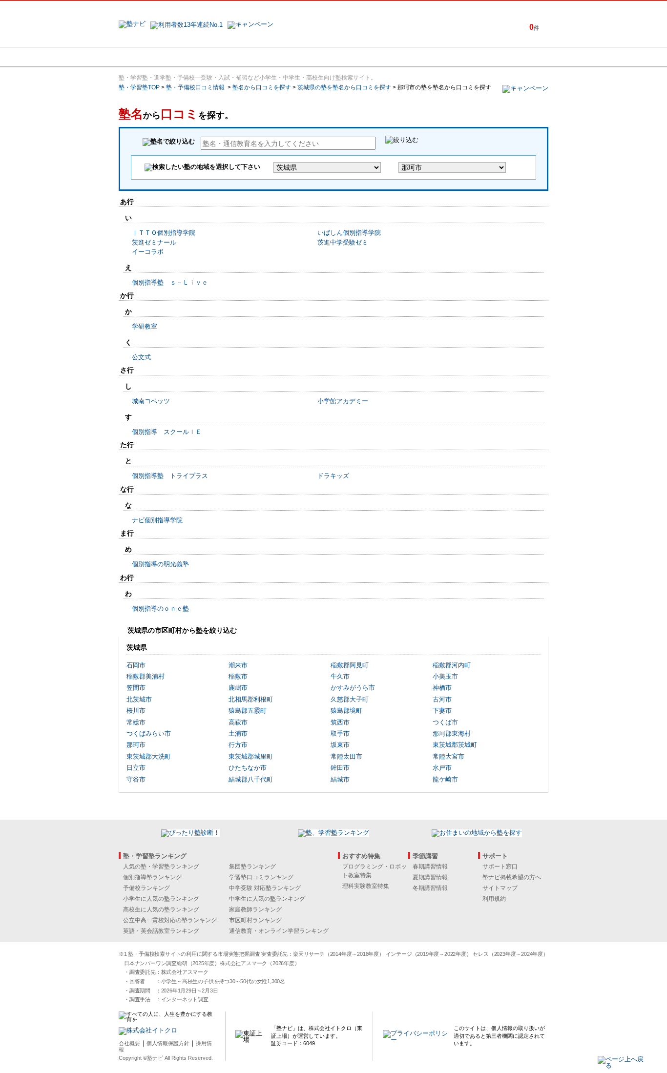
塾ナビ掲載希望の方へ (511, 877)
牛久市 (340, 676)
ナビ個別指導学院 (157, 520)
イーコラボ (148, 251)
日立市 (136, 767)
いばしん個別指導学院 (349, 232)
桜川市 (136, 710)
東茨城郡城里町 (251, 756)
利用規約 (494, 898)
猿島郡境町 (346, 710)
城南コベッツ (151, 401)
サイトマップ (500, 888)
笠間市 (136, 687)
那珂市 (136, 744)
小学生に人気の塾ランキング (161, 898)
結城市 (340, 779)
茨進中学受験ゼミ (342, 242)
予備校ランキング (146, 888)
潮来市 (238, 665)
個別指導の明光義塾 (160, 564)
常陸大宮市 (448, 756)
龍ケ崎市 (445, 779)
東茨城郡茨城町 (455, 744)
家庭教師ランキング (255, 909)
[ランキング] (297, 57)
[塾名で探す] (225, 57)
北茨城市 (139, 699)
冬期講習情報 (430, 888)
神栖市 (442, 687)
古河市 (442, 699)
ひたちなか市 (248, 767)
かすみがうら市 (353, 687)
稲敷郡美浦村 (145, 676)
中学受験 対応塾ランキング (265, 888)
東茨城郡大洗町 (148, 756)
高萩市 (238, 722)
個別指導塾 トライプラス (170, 475)
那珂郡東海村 (452, 733)
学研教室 (144, 326)
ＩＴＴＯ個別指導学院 (163, 232)
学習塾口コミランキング (261, 877)
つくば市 (445, 722)
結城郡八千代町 (251, 779)
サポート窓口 (500, 866)
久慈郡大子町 (350, 699)
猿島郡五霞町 (248, 710)
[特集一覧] (439, 57)
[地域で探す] (154, 57)
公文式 (141, 357)
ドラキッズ (333, 475)
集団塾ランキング (252, 866)
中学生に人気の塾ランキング (267, 898)
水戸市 (442, 767)
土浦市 (238, 733)
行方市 (238, 744)
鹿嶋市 (238, 687)
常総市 (136, 722)
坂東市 (340, 744)
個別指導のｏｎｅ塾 (160, 608)
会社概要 (129, 1043)
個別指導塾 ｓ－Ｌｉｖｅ (170, 282)
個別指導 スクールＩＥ (167, 431)
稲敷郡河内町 (452, 665)
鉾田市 (340, 767)
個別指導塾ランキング (152, 877)
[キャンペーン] (511, 57)
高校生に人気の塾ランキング (161, 909)
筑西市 (340, 722)
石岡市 (136, 665)
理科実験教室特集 (365, 886)
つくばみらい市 (148, 733)
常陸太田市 (346, 756)
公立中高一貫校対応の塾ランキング (170, 920)
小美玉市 (445, 676)
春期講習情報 (430, 866)
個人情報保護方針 (167, 1043)
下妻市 (442, 710)
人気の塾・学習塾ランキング (161, 866)
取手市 (340, 733)
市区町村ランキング (255, 920)
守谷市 (136, 779)
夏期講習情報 (430, 877)
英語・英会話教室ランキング (161, 931)
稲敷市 (238, 676)
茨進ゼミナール (154, 242)
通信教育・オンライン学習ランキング (279, 931)
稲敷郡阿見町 (350, 665)
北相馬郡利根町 (251, 699)
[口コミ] (368, 57)
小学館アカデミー (342, 401)
